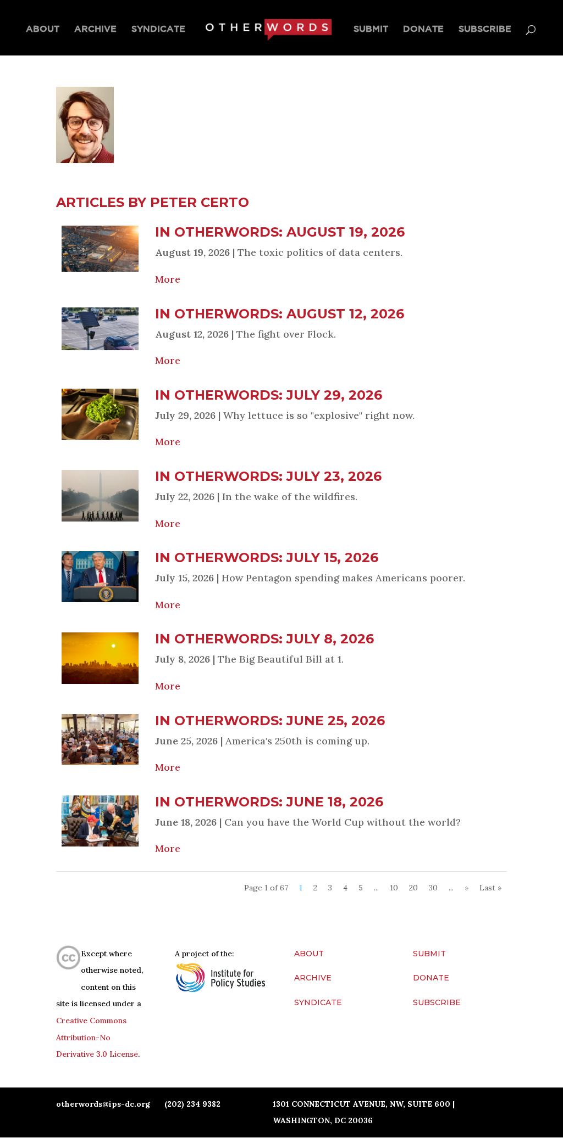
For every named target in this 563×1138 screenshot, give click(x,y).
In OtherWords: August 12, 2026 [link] (279, 314)
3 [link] (330, 888)
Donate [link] (423, 29)
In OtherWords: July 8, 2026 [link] (264, 639)
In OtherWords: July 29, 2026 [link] (268, 395)
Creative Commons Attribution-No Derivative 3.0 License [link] (97, 1037)
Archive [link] (95, 29)
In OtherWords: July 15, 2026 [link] (266, 557)
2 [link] (315, 888)
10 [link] (394, 888)
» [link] (466, 888)
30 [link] (433, 888)
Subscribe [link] (485, 29)
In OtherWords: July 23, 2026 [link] (268, 476)
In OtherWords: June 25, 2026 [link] (270, 720)
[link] (268, 29)
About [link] (42, 29)
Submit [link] (371, 29)
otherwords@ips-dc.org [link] (103, 1104)
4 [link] (345, 888)
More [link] (167, 279)
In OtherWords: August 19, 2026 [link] (280, 232)
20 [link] (413, 888)
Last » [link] (490, 888)
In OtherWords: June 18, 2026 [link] (269, 802)
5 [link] (360, 888)
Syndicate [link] (158, 29)
